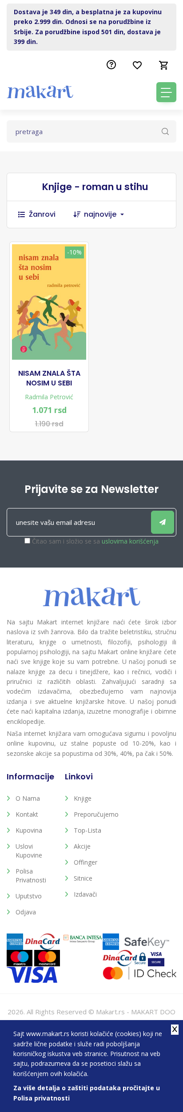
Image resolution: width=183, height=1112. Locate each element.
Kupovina (29, 830)
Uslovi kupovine (29, 850)
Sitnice (83, 878)
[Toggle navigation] (166, 92)
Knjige (83, 798)
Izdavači (85, 894)
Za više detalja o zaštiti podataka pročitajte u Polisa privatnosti (86, 1093)
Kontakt (27, 814)
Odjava (26, 912)
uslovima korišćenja (130, 541)
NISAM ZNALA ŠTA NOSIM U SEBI (49, 378)
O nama (28, 798)
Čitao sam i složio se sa (95, 541)
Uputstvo (29, 896)
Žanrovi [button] (42, 214)
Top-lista (87, 830)
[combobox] (108, 214)
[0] (163, 65)
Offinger (85, 862)
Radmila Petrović (49, 397)
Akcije (82, 846)
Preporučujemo (96, 814)
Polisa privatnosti (31, 875)
